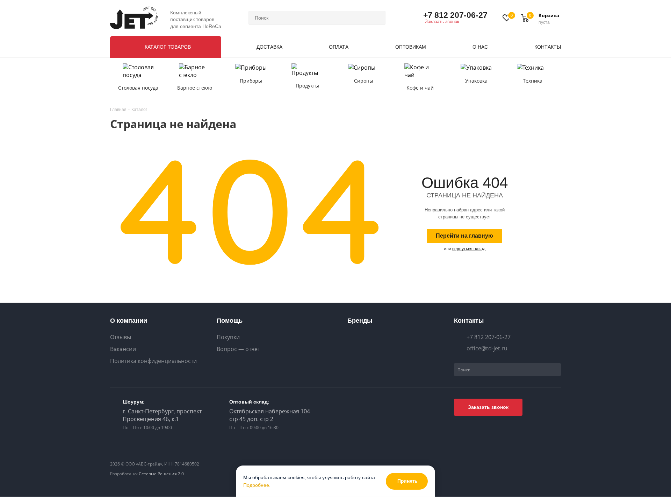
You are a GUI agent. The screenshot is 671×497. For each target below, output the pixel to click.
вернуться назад (468, 248)
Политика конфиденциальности (153, 361)
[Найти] (377, 18)
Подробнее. (256, 485)
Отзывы (120, 337)
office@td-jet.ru (487, 348)
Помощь (230, 320)
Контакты (469, 320)
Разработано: (147, 474)
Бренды (359, 320)
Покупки (228, 337)
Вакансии (123, 349)
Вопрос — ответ (238, 349)
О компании (128, 320)
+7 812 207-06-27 (455, 15)
